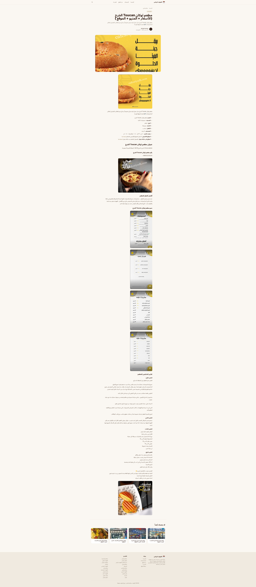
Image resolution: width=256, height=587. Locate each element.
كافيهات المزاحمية (104, 570)
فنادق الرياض (105, 571)
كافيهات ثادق (105, 573)
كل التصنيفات (143, 560)
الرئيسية (132, 2)
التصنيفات (126, 2)
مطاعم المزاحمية (105, 558)
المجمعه (125, 566)
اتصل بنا (115, 2)
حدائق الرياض (105, 577)
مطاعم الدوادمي (124, 568)
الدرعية (125, 575)
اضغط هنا (120, 139)
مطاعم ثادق (105, 568)
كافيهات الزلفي (105, 560)
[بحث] (92, 2)
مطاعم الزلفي (124, 570)
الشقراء (106, 564)
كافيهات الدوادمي (104, 566)
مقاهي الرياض (124, 560)
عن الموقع (120, 2)
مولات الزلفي (105, 575)
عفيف (126, 577)
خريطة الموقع (143, 566)
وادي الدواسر (124, 573)
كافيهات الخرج (124, 571)
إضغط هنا (124, 136)
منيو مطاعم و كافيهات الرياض (121, 562)
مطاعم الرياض (124, 558)
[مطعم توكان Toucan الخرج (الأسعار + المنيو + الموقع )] (128, 92)
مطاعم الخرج (145, 8)
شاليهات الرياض (105, 562)
